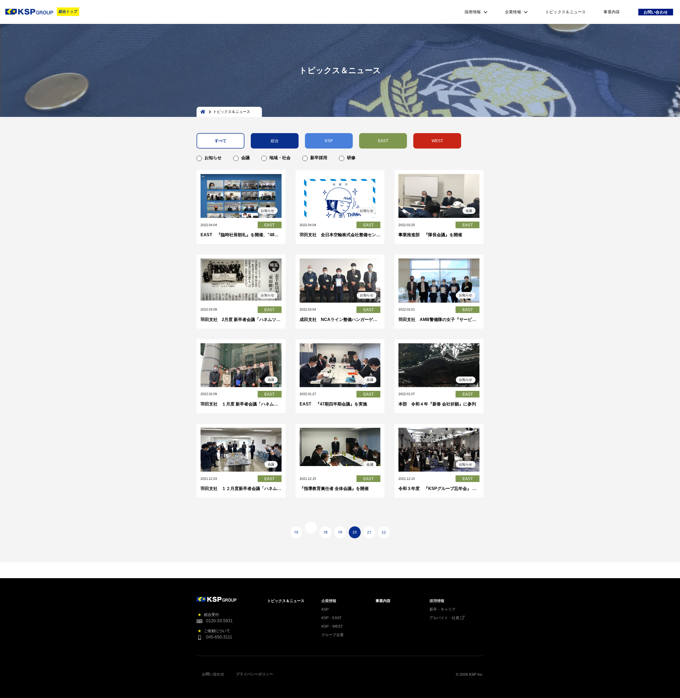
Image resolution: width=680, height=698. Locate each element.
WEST (437, 140)
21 (369, 532)
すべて (221, 140)
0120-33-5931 (219, 621)
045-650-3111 (219, 637)
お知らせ (213, 157)
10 (296, 532)
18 (325, 532)
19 (340, 532)
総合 (275, 140)
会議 (245, 157)
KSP (329, 140)
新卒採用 (318, 157)
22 (384, 532)
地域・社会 (280, 157)
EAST (383, 140)
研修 (351, 157)
